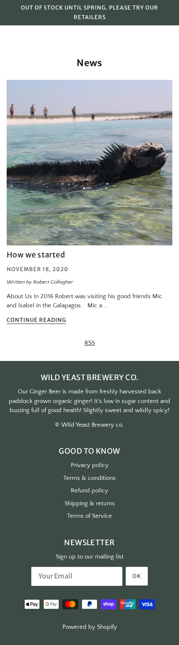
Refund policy (89, 490)
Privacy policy (90, 465)
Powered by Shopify (89, 626)
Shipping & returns (90, 503)
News (89, 63)
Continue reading (36, 320)
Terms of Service (89, 515)
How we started (36, 254)
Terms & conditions (89, 478)
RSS (90, 342)
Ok (136, 576)
